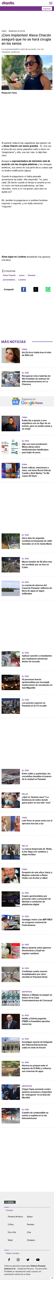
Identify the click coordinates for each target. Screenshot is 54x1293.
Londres (22, 280)
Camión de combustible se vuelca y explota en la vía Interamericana (35, 1115)
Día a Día (12, 1232)
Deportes (27, 992)
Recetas (30, 1224)
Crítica (11, 1224)
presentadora (9, 280)
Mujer (10, 1240)
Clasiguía (31, 1240)
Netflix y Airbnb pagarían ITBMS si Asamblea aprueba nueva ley (36, 1021)
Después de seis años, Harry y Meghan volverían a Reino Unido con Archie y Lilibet (37, 875)
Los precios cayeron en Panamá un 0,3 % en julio (34, 704)
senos (22, 275)
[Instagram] (18, 1260)
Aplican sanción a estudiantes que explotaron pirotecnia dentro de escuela (37, 659)
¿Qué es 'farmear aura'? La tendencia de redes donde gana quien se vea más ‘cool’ (36, 800)
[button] (23, 289)
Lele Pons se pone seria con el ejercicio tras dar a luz (37, 822)
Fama (24, 349)
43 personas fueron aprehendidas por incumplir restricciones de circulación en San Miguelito (37, 683)
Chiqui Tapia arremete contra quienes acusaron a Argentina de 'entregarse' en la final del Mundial (37, 1093)
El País (25, 373)
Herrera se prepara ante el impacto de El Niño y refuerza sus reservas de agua (36, 1068)
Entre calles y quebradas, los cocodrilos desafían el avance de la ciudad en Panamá (37, 776)
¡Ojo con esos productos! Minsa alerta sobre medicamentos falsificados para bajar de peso (35, 448)
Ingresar (47, 8)
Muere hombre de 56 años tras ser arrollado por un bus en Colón (37, 564)
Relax (25, 794)
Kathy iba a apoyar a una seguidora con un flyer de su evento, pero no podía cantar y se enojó (37, 424)
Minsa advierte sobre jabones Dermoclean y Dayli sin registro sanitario (36, 950)
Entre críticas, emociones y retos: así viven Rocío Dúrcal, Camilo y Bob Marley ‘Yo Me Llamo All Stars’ (36, 471)
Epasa (30, 1216)
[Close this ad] (52, 1278)
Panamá (31, 275)
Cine (29, 1232)
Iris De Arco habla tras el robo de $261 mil (36, 353)
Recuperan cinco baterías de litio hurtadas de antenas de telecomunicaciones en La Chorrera (36, 380)
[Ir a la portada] (8, 3)
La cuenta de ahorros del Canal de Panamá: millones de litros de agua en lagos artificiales (37, 589)
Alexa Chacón (9, 275)
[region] (27, 21)
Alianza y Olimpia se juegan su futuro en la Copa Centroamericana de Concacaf (37, 998)
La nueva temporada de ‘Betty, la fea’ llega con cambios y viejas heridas (37, 852)
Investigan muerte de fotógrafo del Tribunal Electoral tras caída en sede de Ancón (37, 1045)
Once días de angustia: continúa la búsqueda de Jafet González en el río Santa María (37, 541)
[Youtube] (37, 1260)
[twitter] (27, 1260)
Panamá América (15, 1216)
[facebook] (9, 1260)
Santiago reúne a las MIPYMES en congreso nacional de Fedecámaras (37, 922)
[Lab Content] (27, 1204)
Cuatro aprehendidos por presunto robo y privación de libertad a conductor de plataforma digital (36, 900)
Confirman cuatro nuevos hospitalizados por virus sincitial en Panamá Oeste (34, 974)
